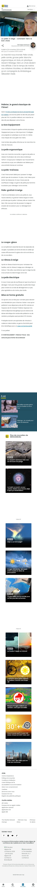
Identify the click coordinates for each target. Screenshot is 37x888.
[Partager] (2, 45)
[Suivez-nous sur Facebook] (4, 836)
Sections (30, 9)
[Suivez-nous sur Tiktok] (17, 836)
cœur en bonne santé (24, 326)
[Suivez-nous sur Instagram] (8, 836)
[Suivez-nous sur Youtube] (12, 836)
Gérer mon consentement (10, 787)
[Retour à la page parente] (7, 8)
